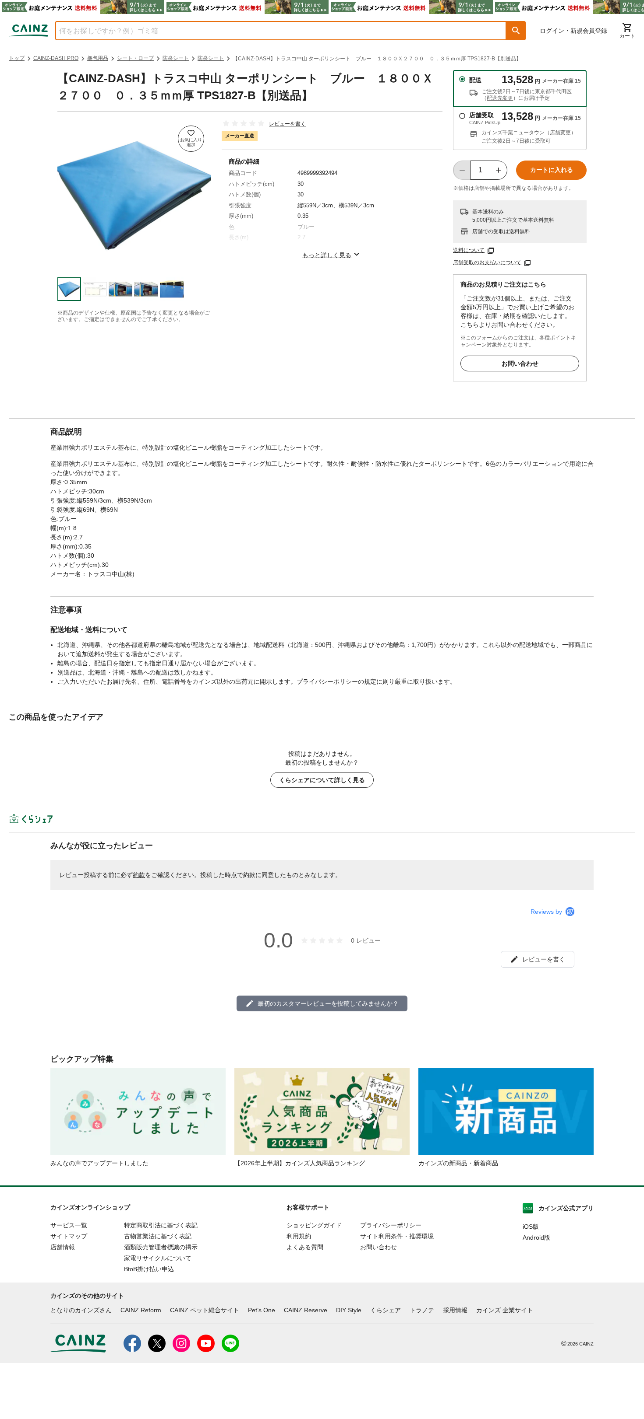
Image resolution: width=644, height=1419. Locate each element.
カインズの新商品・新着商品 (458, 1163)
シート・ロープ (135, 58)
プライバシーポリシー (390, 1225)
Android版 (536, 1237)
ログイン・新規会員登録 (573, 30)
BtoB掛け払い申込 (149, 1268)
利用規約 (299, 1236)
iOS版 (531, 1226)
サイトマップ (68, 1236)
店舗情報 (62, 1247)
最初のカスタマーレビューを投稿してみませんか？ (328, 1003)
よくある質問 (305, 1247)
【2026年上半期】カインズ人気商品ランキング (299, 1163)
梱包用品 (97, 58)
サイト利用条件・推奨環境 (397, 1236)
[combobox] (274, 30)
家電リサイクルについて (157, 1258)
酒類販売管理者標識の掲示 (161, 1247)
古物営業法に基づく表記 (157, 1236)
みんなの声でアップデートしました (99, 1163)
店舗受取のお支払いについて (487, 262)
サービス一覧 (68, 1225)
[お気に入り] (191, 139)
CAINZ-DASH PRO (55, 58)
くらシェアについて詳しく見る (322, 779)
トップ (17, 58)
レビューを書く (287, 124)
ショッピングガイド (314, 1225)
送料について (469, 250)
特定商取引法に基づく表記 (161, 1225)
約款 (139, 874)
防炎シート (176, 58)
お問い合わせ (520, 363)
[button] (516, 30)
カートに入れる (551, 169)
